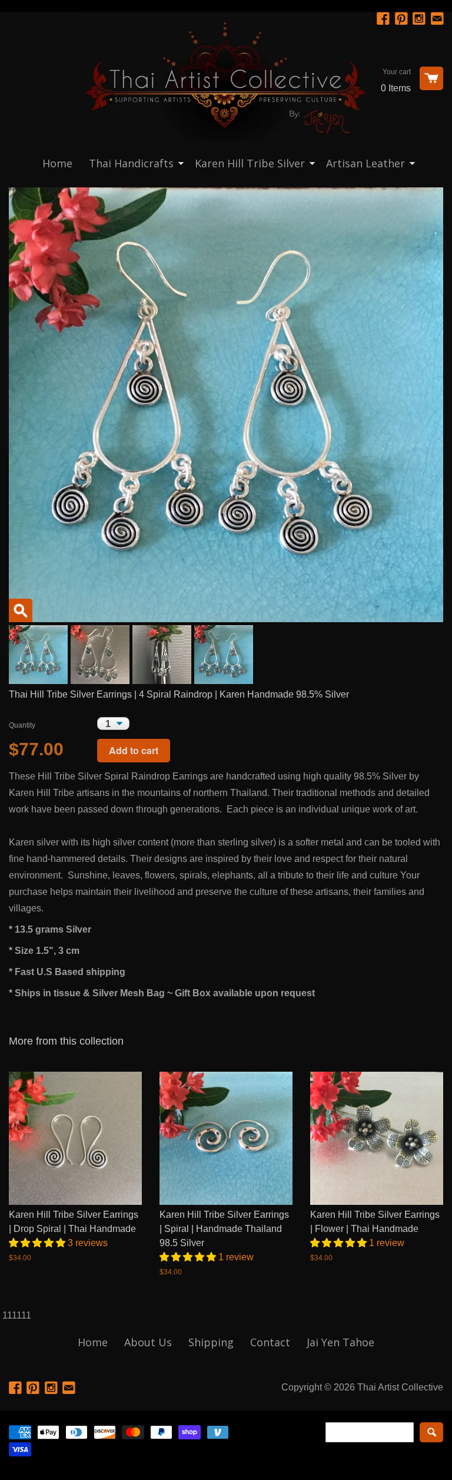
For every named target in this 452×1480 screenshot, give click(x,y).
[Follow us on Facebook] (384, 19)
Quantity (22, 725)
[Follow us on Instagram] (420, 19)
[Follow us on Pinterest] (402, 19)
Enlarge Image (20, 610)
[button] (38, 1243)
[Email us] (438, 19)
